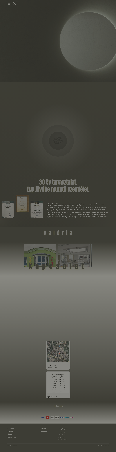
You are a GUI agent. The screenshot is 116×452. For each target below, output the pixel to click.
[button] (68, 214)
